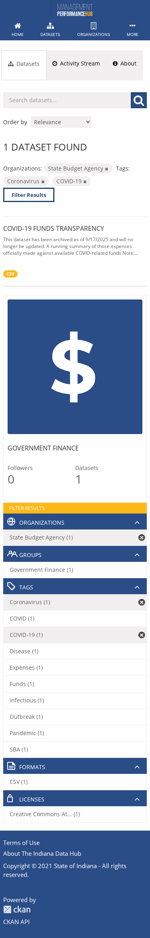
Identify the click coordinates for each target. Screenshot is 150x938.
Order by (15, 122)
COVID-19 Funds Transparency (53, 228)
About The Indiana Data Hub (42, 853)
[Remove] (106, 169)
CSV (10, 274)
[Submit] (139, 100)
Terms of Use (21, 843)
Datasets (27, 63)
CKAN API (16, 922)
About (127, 63)
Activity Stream (79, 63)
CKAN (16, 909)
